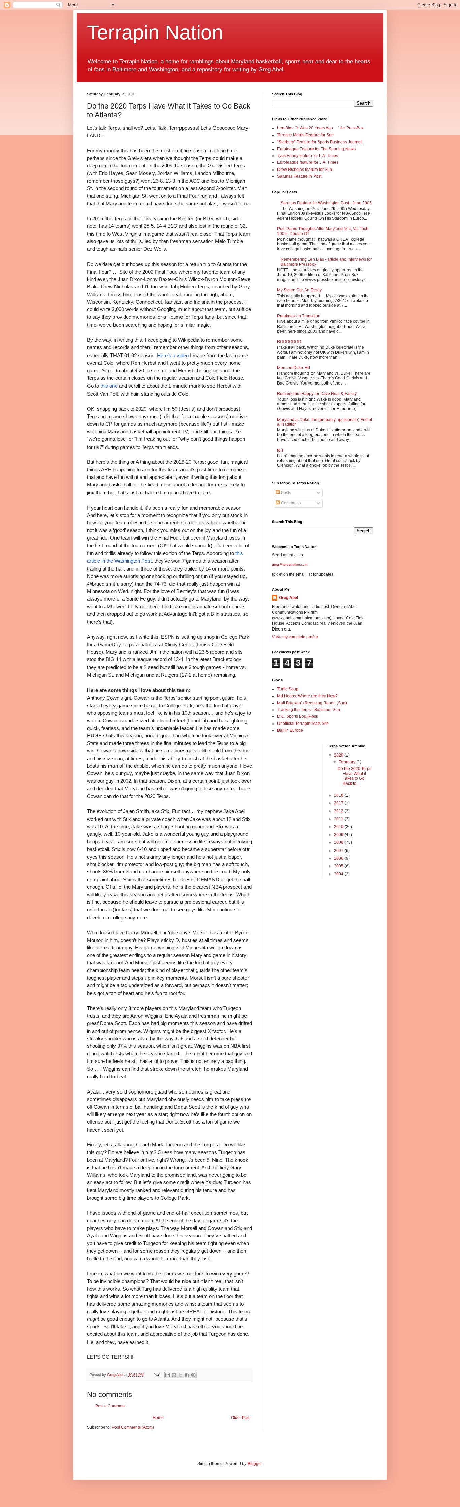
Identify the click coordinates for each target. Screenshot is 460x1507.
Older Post (240, 1417)
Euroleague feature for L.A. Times (307, 162)
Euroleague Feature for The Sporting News (316, 149)
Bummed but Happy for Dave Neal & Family (317, 393)
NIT (280, 450)
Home (158, 1417)
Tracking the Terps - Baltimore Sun (308, 709)
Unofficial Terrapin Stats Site (303, 723)
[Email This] (167, 1375)
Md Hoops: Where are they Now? (307, 696)
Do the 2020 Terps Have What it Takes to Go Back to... (354, 776)
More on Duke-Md (293, 367)
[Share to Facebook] (187, 1375)
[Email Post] (156, 1375)
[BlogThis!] (174, 1375)
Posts (285, 492)
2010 (339, 826)
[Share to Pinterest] (193, 1375)
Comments (290, 503)
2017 (339, 803)
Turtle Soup (287, 689)
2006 (339, 858)
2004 (339, 874)
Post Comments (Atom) (133, 1427)
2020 (339, 755)
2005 (339, 866)
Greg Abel (288, 597)
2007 (339, 850)
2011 (339, 819)
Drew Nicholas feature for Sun (304, 169)
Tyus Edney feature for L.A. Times (307, 155)
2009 (339, 834)
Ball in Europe (290, 730)
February (347, 762)
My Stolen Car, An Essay (299, 290)
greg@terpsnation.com (289, 564)
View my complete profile (295, 637)
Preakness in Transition (298, 316)
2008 (339, 842)
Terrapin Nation (155, 32)
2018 (339, 795)
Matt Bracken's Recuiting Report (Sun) (312, 703)
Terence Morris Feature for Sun (305, 135)
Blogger (255, 1463)
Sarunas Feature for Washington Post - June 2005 (326, 203)
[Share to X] (180, 1375)
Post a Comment (110, 1406)
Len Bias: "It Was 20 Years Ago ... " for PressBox (320, 128)
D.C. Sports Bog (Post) (297, 716)
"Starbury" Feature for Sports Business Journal (319, 142)
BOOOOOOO (289, 341)
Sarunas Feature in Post (299, 176)
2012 (339, 811)
